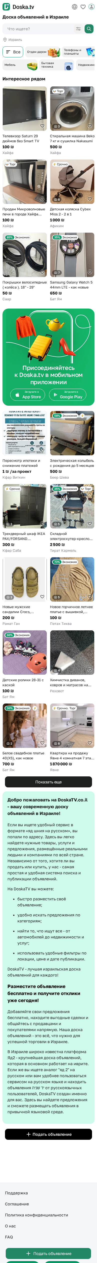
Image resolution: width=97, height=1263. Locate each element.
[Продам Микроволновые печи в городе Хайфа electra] (24, 193)
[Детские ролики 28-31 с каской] (24, 664)
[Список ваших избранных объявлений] (83, 6)
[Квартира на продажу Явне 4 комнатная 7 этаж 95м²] (72, 737)
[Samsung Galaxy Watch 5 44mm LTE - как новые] (72, 267)
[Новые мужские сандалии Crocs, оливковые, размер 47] (24, 591)
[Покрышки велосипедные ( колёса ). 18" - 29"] (24, 267)
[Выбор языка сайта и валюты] (75, 7)
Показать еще (48, 781)
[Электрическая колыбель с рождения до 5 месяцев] (72, 445)
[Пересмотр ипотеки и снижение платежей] (24, 445)
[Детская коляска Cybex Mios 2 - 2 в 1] (72, 193)
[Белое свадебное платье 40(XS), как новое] (24, 737)
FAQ (9, 1236)
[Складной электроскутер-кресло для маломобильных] (72, 518)
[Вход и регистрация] (92, 7)
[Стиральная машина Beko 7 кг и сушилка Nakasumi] (72, 120)
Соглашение (17, 1203)
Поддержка (16, 1192)
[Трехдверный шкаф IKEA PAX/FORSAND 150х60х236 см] (24, 518)
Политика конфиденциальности (36, 1214)
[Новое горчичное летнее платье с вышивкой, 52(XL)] (72, 591)
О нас (10, 1225)
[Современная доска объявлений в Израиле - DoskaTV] (18, 7)
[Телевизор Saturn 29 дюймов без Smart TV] (24, 120)
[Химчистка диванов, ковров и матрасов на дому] (72, 661)
